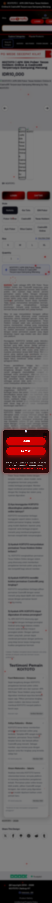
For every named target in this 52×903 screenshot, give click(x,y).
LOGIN (26, 441)
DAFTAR (26, 451)
